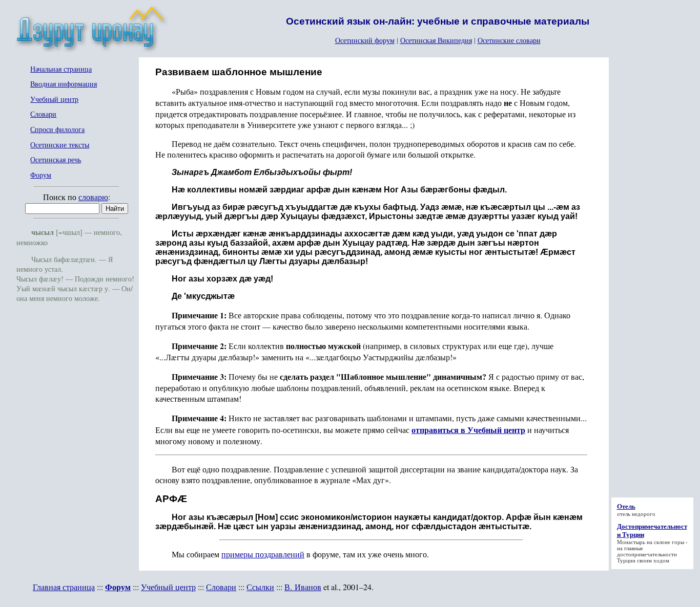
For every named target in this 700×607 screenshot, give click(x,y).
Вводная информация (63, 84)
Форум (40, 175)
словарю (93, 196)
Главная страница (64, 586)
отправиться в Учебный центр (468, 430)
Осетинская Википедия (436, 40)
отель (623, 514)
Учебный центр (54, 99)
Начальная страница (61, 69)
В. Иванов (302, 586)
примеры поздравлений (262, 554)
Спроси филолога (57, 130)
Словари (43, 114)
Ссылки (260, 586)
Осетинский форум (365, 40)
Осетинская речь (55, 160)
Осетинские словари (509, 40)
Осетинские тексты (59, 145)
